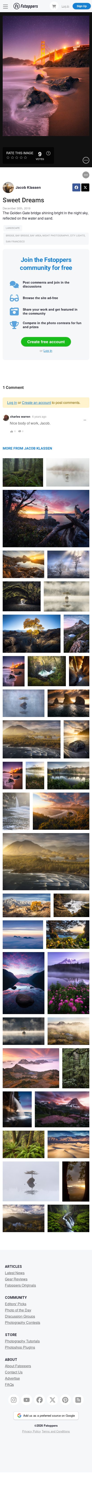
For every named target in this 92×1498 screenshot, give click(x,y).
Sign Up (82, 6)
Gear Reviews (16, 1279)
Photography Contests (22, 1322)
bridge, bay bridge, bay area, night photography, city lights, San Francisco (45, 239)
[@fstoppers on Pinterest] (65, 1399)
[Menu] (5, 6)
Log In (65, 6)
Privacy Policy (31, 1431)
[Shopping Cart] (54, 6)
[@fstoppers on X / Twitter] (52, 1399)
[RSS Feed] (78, 1399)
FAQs (9, 1384)
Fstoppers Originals (20, 1285)
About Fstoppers (18, 1365)
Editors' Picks (15, 1303)
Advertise (12, 1378)
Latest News (15, 1272)
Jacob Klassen (28, 187)
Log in (48, 350)
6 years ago (39, 416)
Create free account (46, 342)
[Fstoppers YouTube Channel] (26, 1399)
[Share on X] (85, 187)
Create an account (36, 402)
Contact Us (14, 1372)
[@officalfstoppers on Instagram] (13, 1399)
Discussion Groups (20, 1316)
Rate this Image (19, 153)
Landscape (13, 228)
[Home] (25, 6)
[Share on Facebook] (76, 187)
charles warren (20, 417)
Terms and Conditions (56, 1431)
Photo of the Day (18, 1310)
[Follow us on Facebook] (39, 1399)
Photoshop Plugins (20, 1347)
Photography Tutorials (22, 1341)
